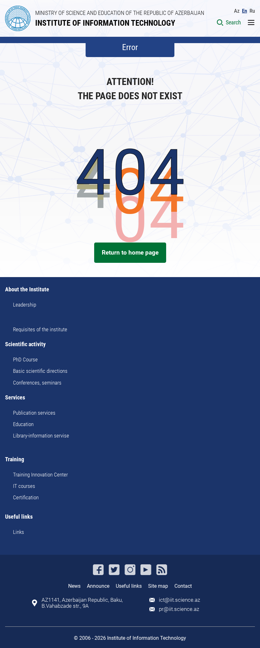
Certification (26, 497)
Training (14, 460)
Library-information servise (41, 435)
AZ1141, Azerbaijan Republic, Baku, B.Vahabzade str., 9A (82, 603)
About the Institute (27, 290)
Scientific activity (25, 344)
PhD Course (25, 359)
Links (18, 532)
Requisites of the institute (40, 329)
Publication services (34, 413)
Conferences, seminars (37, 382)
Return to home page (130, 252)
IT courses (24, 486)
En (244, 11)
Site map (158, 586)
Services (15, 398)
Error (130, 47)
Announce (98, 586)
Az (236, 11)
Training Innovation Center (40, 474)
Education (23, 424)
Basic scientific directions (40, 371)
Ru (252, 11)
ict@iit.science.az (179, 600)
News (74, 586)
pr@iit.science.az (179, 609)
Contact (183, 586)
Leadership (24, 304)
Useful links (19, 517)
